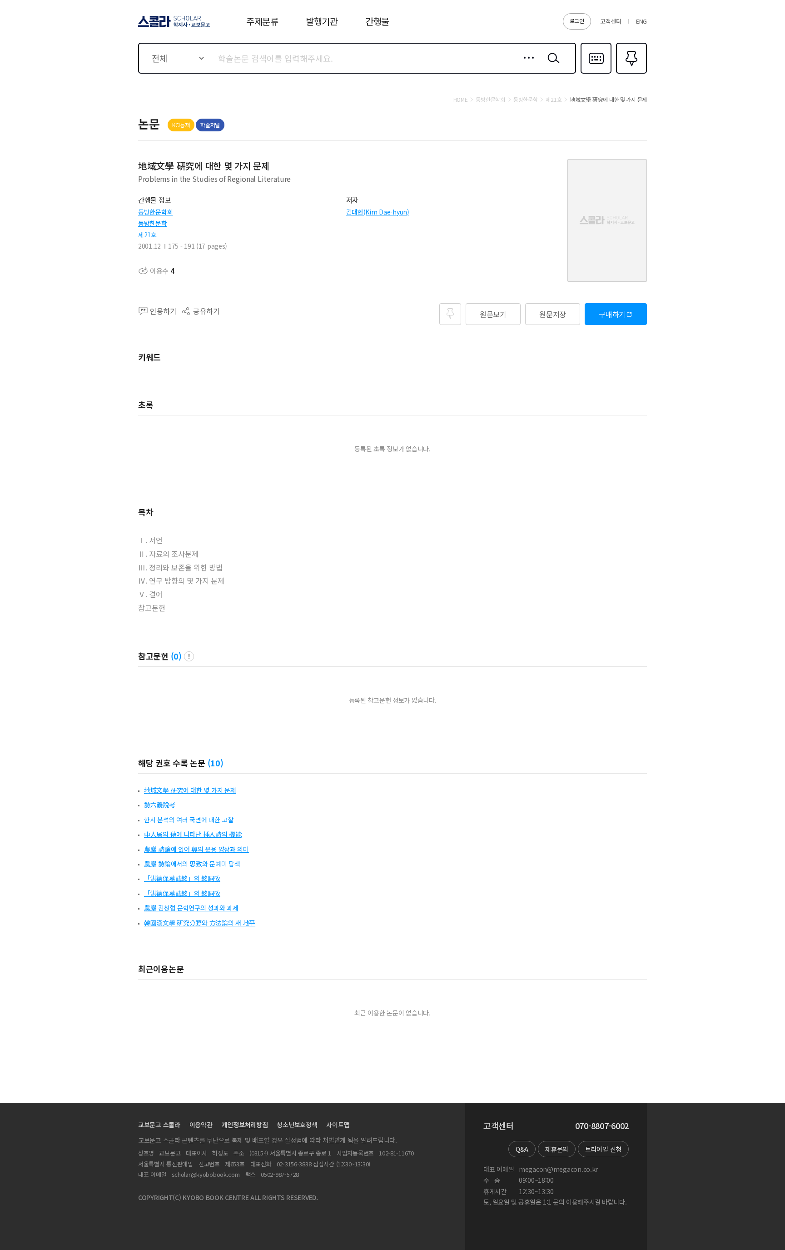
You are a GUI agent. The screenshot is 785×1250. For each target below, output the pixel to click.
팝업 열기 (189, 656)
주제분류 (262, 21)
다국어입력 (596, 73)
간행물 (377, 21)
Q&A (522, 1149)
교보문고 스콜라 (159, 1124)
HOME (460, 99)
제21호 (147, 234)
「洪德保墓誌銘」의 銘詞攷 (182, 878)
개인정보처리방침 (245, 1124)
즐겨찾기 (630, 73)
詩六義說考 (159, 804)
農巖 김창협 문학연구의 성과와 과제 (191, 907)
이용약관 (201, 1124)
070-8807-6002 (602, 1126)
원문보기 (493, 314)
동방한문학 (152, 223)
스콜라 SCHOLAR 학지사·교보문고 (173, 26)
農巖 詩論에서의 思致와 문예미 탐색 (192, 863)
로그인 (577, 21)
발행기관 (322, 21)
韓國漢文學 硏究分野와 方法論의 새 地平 (199, 922)
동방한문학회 (155, 211)
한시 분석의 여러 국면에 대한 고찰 (189, 819)
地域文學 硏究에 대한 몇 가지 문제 (190, 790)
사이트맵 (337, 1124)
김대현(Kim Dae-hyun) (377, 211)
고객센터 (610, 21)
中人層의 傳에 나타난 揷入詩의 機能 (193, 834)
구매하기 (612, 314)
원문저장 (552, 314)
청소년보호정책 (297, 1124)
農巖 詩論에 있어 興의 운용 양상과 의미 (196, 849)
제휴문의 (556, 1149)
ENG (641, 21)
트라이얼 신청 (603, 1149)
